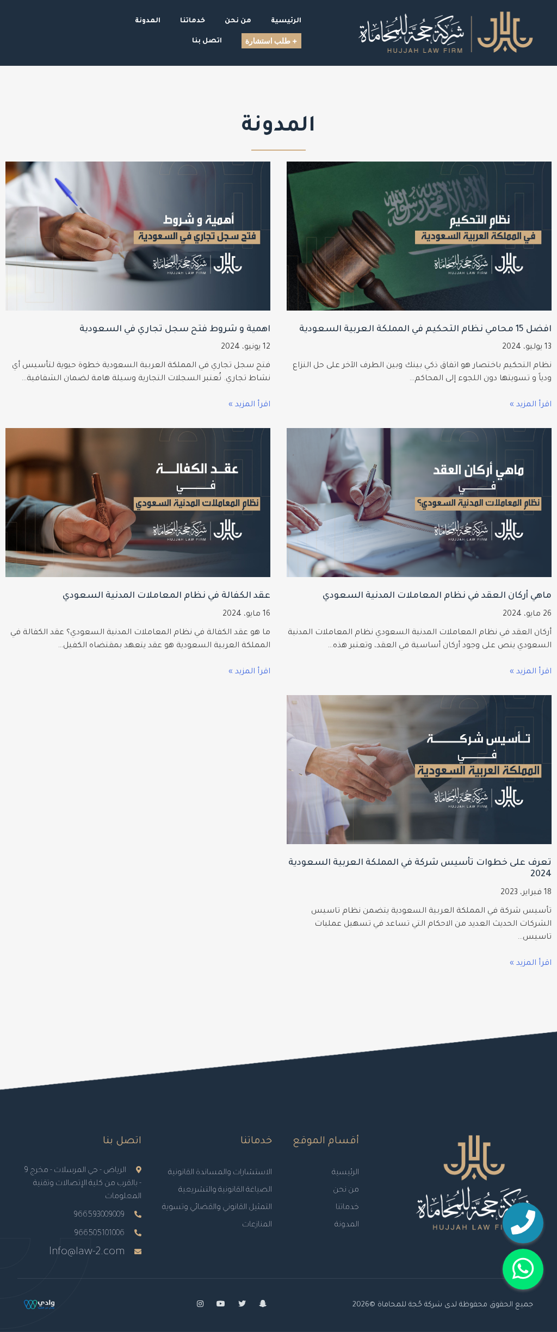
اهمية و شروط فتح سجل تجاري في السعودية (174, 329)
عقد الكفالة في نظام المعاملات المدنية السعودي (166, 596)
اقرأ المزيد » (531, 405)
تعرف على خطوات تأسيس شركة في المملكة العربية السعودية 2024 (420, 869)
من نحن (346, 1190)
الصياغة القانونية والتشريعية (225, 1190)
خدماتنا (347, 1208)
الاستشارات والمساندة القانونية (220, 1173)
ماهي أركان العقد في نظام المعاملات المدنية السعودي (437, 596)
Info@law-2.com (87, 1253)
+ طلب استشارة (271, 40)
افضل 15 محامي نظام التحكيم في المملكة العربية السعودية (425, 329)
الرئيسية (345, 1173)
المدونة (347, 1225)
